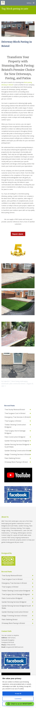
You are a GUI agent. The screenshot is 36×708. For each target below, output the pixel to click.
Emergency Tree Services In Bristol (17, 417)
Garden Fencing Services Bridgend (17, 441)
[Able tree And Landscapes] (3, 3)
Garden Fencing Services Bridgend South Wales (17, 445)
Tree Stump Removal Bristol (15, 409)
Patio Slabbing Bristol (12, 458)
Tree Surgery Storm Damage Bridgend (15, 432)
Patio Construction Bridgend (15, 437)
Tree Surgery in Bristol (13, 421)
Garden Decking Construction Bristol (18, 451)
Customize (18, 699)
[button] (19, 704)
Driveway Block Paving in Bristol (16, 462)
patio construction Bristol (17, 384)
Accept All (18, 693)
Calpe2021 (6, 381)
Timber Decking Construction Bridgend (15, 426)
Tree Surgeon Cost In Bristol (15, 413)
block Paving (15, 381)
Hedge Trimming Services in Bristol (17, 454)
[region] (18, 691)
